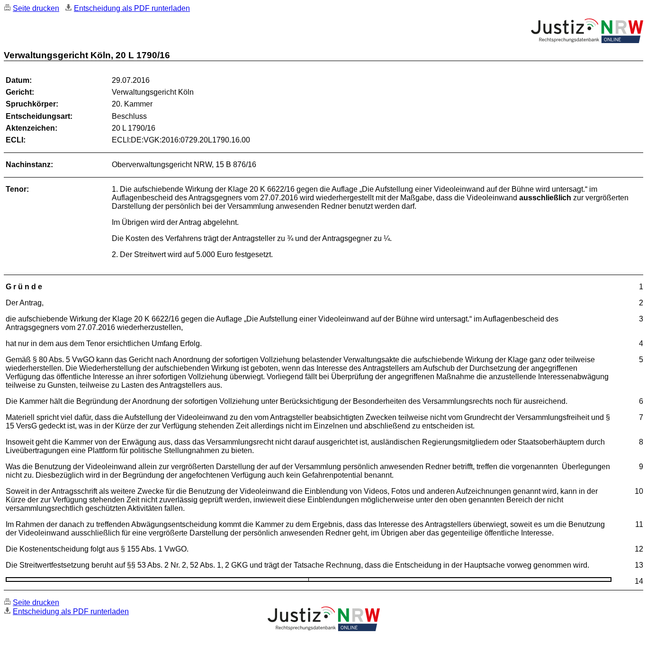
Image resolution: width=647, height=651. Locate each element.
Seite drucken (36, 8)
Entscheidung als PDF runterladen (132, 8)
